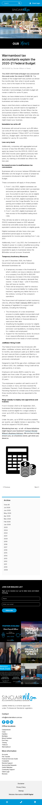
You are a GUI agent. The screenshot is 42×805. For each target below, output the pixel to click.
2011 (5, 564)
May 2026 (7, 513)
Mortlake (5, 736)
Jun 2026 (7, 510)
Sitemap (21, 791)
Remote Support (7, 763)
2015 (5, 553)
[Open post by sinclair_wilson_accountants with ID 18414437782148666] (31, 631)
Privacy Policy (21, 787)
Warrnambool (6, 747)
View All (7, 505)
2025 (6, 527)
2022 (6, 533)
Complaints (5, 761)
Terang (4, 742)
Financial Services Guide (10, 759)
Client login (35, 3)
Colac (4, 732)
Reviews (4, 774)
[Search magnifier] (19, 3)
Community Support (8, 769)
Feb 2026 (7, 522)
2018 (5, 544)
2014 (5, 556)
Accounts (5, 754)
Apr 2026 (7, 516)
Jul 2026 (7, 507)
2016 (5, 550)
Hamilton (4, 734)
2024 (6, 530)
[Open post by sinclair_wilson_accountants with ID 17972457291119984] (10, 652)
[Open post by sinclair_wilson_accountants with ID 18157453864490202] (10, 631)
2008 (6, 570)
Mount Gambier (7, 738)
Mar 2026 (7, 519)
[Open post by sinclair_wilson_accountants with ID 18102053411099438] (31, 673)
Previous (7, 487)
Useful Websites (7, 767)
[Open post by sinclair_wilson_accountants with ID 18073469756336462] (31, 652)
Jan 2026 (7, 524)
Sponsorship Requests (9, 765)
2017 (5, 547)
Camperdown (6, 729)
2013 (5, 558)
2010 (5, 567)
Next (36, 487)
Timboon (5, 745)
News (28, 68)
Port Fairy (5, 740)
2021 (5, 536)
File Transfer (6, 756)
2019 (5, 541)
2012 (5, 561)
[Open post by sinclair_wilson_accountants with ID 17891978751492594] (10, 673)
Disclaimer (21, 783)
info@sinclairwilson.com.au (12, 717)
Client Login (5, 771)
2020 (6, 539)
